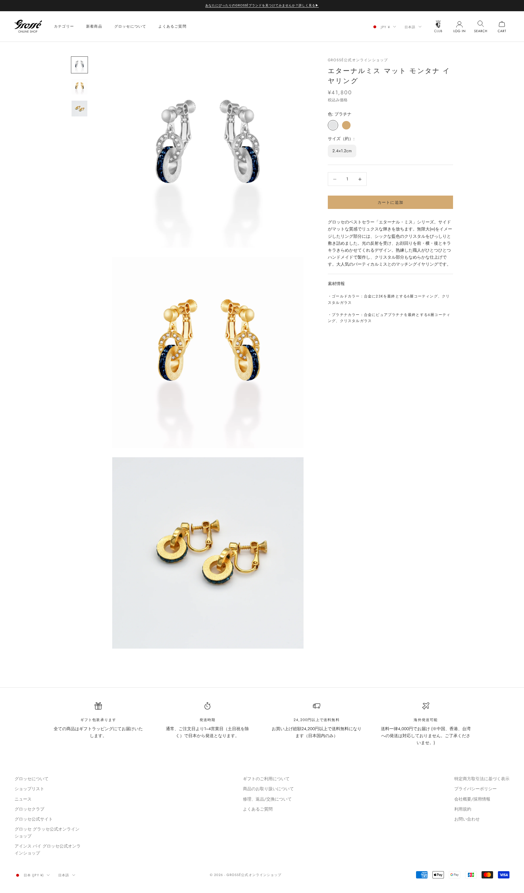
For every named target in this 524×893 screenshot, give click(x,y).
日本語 (410, 26)
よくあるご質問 (172, 26)
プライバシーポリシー (475, 789)
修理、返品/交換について (267, 799)
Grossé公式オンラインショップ (358, 60)
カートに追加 (391, 202)
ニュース (23, 799)
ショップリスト (29, 789)
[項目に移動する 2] (79, 86)
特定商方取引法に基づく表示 (481, 779)
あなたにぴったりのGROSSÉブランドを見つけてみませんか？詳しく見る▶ (262, 5)
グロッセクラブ (29, 809)
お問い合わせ (467, 819)
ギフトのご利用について (266, 779)
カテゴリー (64, 26)
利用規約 (462, 809)
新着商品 (94, 26)
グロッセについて (130, 26)
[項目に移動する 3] (79, 108)
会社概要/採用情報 (472, 799)
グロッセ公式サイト (34, 819)
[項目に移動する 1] (79, 64)
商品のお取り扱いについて (268, 789)
